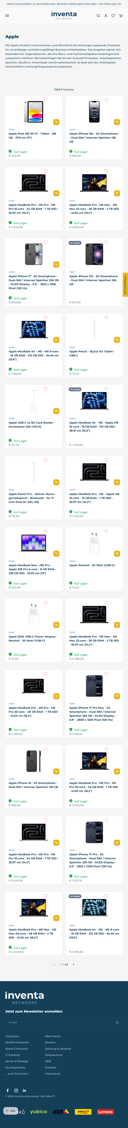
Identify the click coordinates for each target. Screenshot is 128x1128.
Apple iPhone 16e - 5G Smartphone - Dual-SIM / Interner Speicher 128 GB (93, 137)
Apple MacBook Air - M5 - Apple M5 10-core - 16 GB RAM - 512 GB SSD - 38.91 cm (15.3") (93, 426)
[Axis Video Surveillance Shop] (60, 1112)
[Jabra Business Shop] (83, 1112)
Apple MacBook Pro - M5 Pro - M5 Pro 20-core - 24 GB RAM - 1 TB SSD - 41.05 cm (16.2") (93, 787)
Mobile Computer (17, 1042)
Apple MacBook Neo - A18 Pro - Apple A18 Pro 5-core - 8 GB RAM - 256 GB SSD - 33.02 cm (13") (32, 569)
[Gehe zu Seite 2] (73, 964)
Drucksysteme (15, 1067)
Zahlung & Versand (58, 1048)
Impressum (53, 1073)
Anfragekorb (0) (125, 284)
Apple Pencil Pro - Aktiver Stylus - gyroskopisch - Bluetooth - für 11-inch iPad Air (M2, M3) (32, 498)
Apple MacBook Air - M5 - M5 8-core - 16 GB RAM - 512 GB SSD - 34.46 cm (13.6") (34, 355)
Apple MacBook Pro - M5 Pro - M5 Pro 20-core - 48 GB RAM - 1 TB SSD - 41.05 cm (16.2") (33, 711)
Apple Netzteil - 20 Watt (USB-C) (92, 565)
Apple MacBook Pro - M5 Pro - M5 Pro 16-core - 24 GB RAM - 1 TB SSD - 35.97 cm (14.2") (33, 208)
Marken (50, 1042)
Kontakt (50, 1067)
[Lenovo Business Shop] (105, 1112)
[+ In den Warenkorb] (56, 122)
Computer (12, 1036)
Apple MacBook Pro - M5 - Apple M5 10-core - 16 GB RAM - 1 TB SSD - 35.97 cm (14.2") (94, 498)
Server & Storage (16, 1061)
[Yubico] (38, 1112)
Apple (11, 129)
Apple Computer (16, 1048)
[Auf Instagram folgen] (16, 1090)
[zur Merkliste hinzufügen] (46, 100)
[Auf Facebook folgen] (7, 1090)
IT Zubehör (12, 1055)
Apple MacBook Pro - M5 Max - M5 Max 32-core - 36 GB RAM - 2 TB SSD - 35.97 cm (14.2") (94, 640)
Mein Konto (53, 1036)
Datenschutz (53, 1055)
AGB (48, 1061)
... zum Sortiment (16, 1073)
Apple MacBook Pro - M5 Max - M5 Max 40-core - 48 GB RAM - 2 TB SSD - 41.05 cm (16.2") (32, 933)
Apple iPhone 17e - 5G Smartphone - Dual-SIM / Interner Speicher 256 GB (93, 280)
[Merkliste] (113, 15)
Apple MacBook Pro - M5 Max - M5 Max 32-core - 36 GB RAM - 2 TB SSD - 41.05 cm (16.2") (94, 208)
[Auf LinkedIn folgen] (24, 1090)
